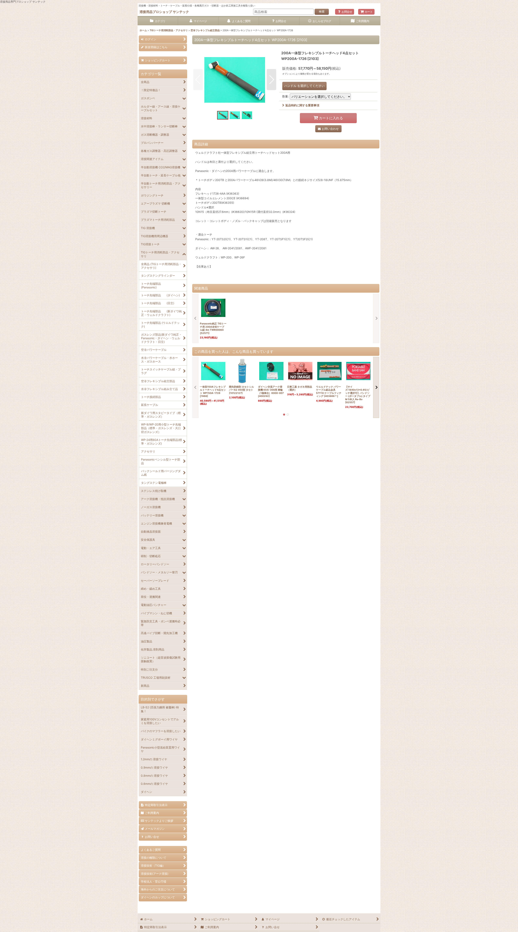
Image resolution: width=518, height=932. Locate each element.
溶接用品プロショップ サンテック (164, 12)
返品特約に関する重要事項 (302, 105)
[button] (198, 79)
